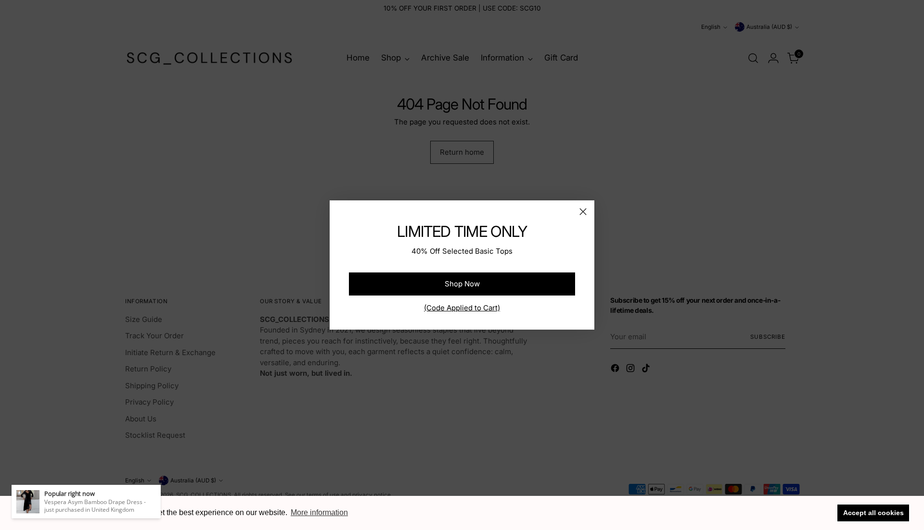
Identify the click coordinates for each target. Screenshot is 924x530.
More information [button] (319, 512)
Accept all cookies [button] (873, 513)
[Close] (583, 211)
